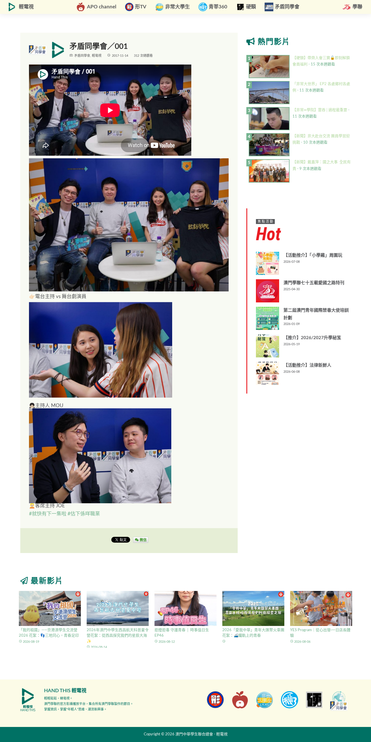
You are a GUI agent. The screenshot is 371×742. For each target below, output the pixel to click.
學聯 (357, 6)
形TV (140, 6)
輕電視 (26, 6)
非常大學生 (177, 6)
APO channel (101, 6)
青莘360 (218, 6)
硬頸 (251, 6)
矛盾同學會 (287, 6)
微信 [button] (143, 539)
